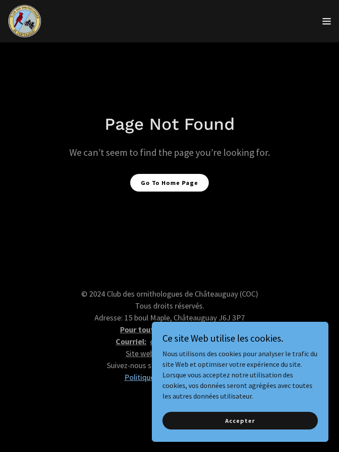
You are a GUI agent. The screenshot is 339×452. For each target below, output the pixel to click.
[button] (326, 21)
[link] (24, 21)
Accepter (240, 420)
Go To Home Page (169, 183)
